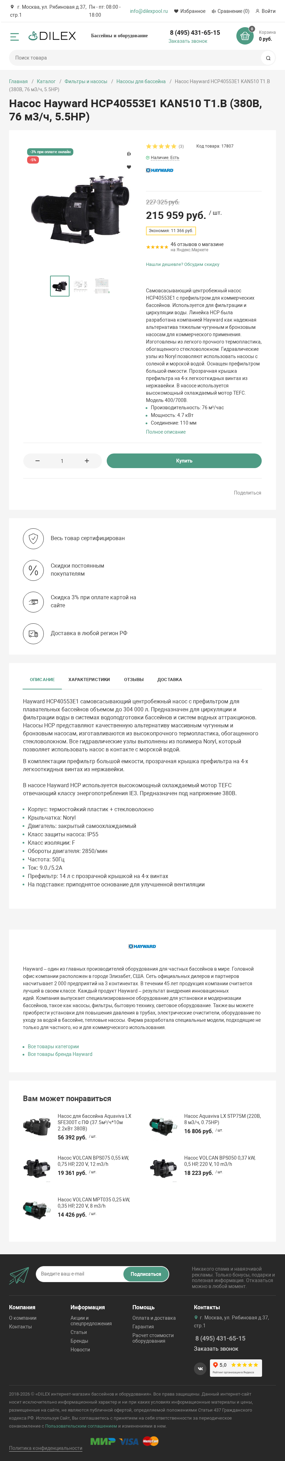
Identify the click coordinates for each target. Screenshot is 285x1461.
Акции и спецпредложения (91, 1320)
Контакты (20, 1326)
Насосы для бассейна (141, 81)
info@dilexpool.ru (149, 11)
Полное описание (166, 432)
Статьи (79, 1332)
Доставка (169, 679)
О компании (22, 1318)
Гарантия (143, 1326)
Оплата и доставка (154, 1318)
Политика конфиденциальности (45, 1448)
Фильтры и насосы (86, 81)
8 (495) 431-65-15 (195, 32)
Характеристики (89, 679)
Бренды (79, 1341)
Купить (184, 461)
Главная (18, 81)
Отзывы (134, 679)
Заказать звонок (188, 41)
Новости (80, 1349)
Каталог (46, 81)
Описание (42, 679)
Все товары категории (53, 1046)
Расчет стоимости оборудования (153, 1338)
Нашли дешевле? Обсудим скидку (182, 264)
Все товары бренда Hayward (60, 1054)
